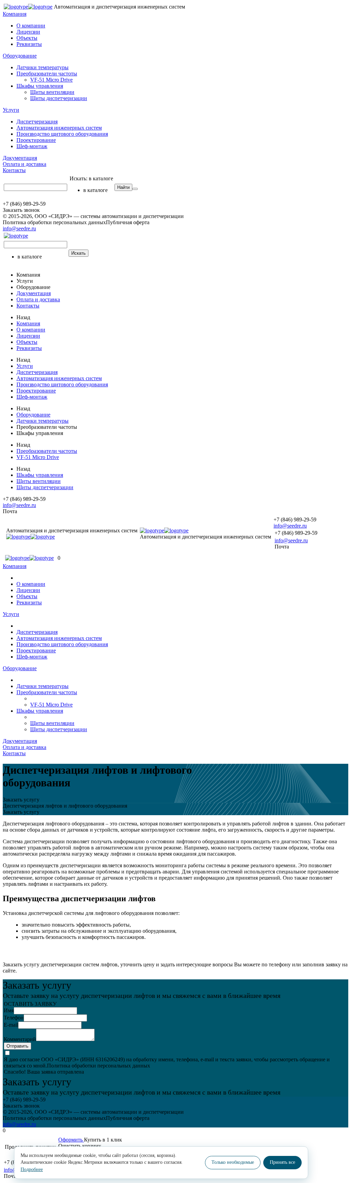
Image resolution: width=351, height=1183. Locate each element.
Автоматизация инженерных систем (59, 128)
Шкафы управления (39, 86)
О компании (30, 25)
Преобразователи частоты (46, 73)
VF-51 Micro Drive (51, 80)
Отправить (17, 1046)
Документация (20, 158)
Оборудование (20, 56)
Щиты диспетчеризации (58, 98)
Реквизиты (29, 44)
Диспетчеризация (37, 121)
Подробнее (32, 1169)
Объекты (26, 38)
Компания (14, 14)
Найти (123, 187)
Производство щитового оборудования (62, 134)
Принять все (282, 1162)
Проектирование (36, 140)
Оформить (71, 1140)
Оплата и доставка (24, 164)
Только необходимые (232, 1162)
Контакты (14, 170)
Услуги (11, 110)
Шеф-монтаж (31, 146)
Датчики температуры (42, 67)
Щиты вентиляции (52, 92)
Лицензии (28, 32)
